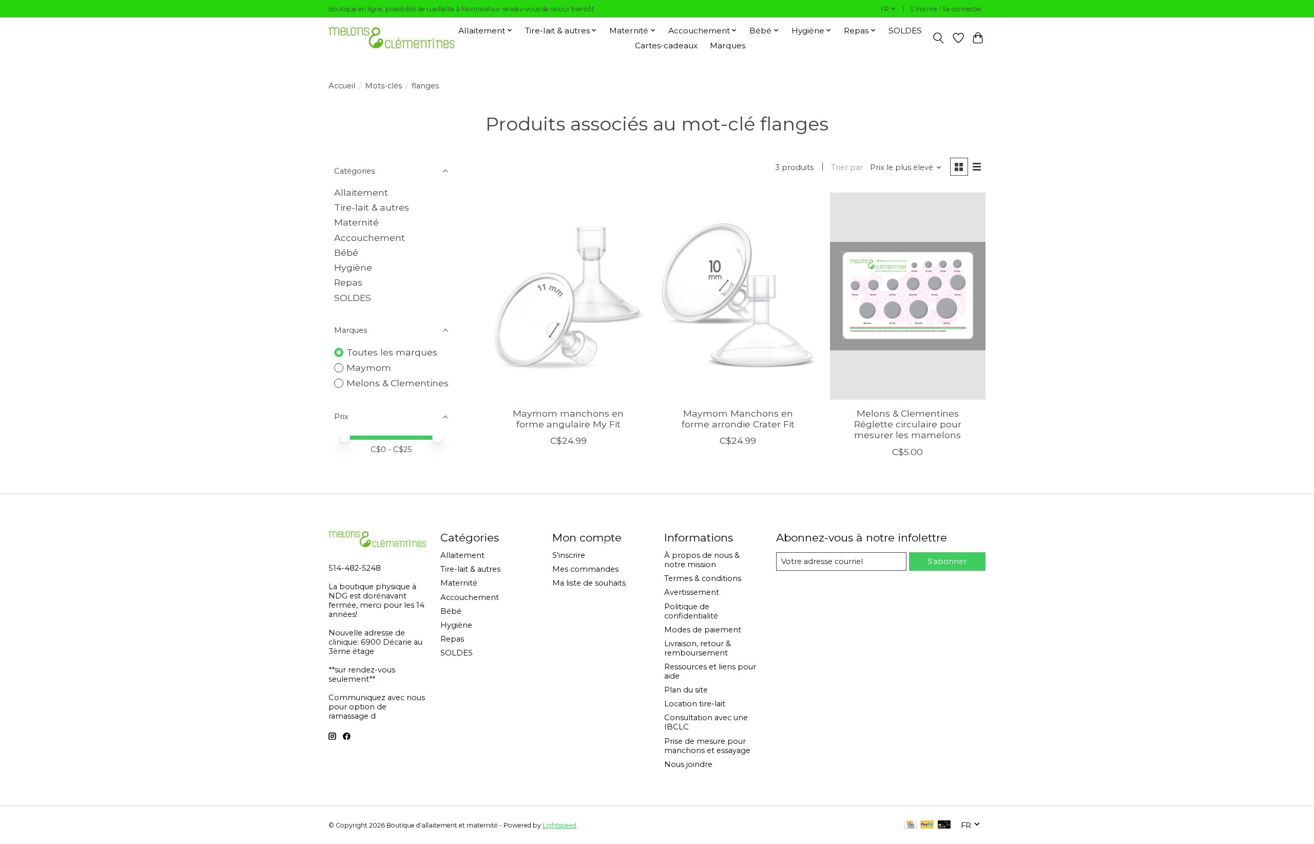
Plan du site (686, 690)
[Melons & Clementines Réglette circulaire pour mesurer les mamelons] (908, 296)
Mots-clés (383, 85)
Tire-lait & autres (371, 207)
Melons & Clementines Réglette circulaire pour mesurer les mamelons (907, 424)
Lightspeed (559, 825)
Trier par (847, 167)
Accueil (341, 85)
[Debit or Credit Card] (944, 825)
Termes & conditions (702, 578)
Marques (727, 45)
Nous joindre (688, 764)
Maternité (356, 222)
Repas (348, 282)
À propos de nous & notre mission (702, 560)
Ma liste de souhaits (589, 583)
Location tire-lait (694, 703)
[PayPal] (927, 825)
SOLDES (905, 30)
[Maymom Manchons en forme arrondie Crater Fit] (738, 296)
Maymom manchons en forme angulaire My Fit (568, 418)
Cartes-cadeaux (666, 45)
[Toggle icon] (938, 38)
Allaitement (361, 192)
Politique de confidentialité (691, 611)
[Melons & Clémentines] (391, 37)
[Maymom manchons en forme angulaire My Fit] (568, 296)
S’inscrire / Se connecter (946, 9)
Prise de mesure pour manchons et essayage (707, 746)
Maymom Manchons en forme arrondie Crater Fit (738, 418)
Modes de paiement (702, 629)
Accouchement (369, 237)
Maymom (368, 367)
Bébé (346, 252)
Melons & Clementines (397, 383)
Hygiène (353, 267)
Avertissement (691, 592)
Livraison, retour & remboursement (697, 648)
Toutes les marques (391, 352)
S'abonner (947, 561)
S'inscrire (568, 555)
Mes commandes (585, 569)
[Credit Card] (910, 825)
